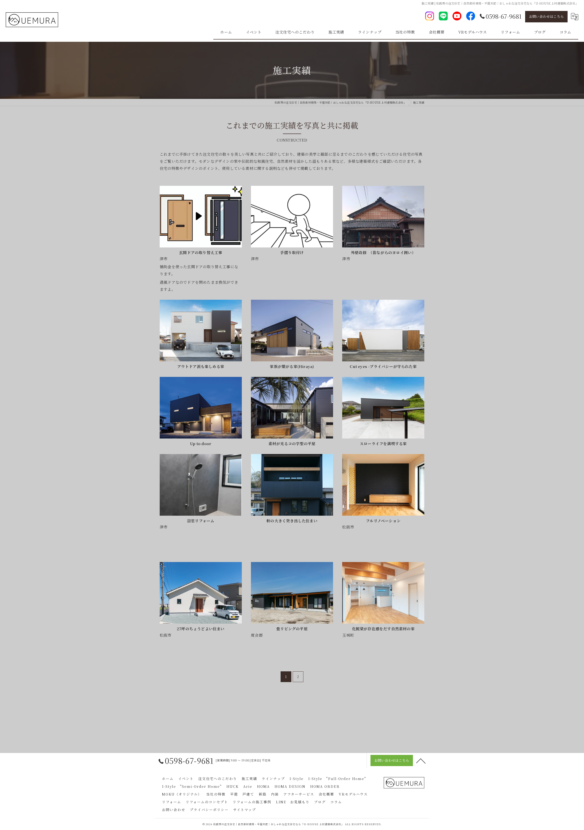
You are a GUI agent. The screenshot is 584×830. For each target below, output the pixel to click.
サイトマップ (244, 809)
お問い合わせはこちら (546, 16)
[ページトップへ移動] (420, 760)
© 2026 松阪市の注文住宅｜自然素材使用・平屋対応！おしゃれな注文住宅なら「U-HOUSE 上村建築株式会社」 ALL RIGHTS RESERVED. (292, 824)
